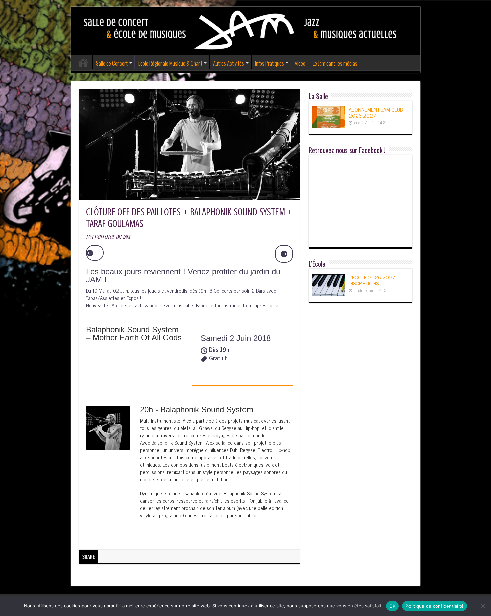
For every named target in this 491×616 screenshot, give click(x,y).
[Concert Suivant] (284, 254)
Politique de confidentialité (434, 606)
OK (392, 606)
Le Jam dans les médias (335, 63)
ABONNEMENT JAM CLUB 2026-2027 (376, 112)
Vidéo (300, 63)
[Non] (482, 606)
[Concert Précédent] (95, 253)
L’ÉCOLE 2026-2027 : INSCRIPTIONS (373, 280)
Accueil (83, 62)
